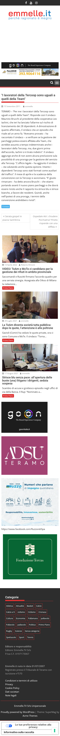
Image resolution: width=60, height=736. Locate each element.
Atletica (9, 605)
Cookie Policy (12, 687)
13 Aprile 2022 (10, 265)
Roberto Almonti (28, 265)
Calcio (39, 605)
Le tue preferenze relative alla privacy (33, 726)
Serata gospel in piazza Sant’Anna (12, 218)
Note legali (10, 695)
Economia (20, 618)
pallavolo (45, 618)
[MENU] (57, 83)
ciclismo (21, 612)
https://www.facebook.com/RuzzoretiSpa (23, 529)
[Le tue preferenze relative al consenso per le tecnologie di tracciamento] (55, 731)
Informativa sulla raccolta (19, 732)
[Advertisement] (30, 41)
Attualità (20, 605)
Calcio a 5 (10, 612)
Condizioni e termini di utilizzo (21, 680)
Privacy (9, 684)
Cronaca (5, 206)
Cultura (9, 618)
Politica (32, 624)
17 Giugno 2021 (11, 373)
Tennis (30, 637)
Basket (30, 605)
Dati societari (12, 691)
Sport (21, 637)
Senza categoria (32, 631)
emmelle (29, 106)
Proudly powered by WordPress (17, 712)
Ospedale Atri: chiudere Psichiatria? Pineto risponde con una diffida (45, 221)
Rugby (9, 631)
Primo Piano (8, 288)
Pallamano (33, 618)
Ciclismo (32, 612)
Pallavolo (10, 624)
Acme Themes (30, 715)
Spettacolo (11, 637)
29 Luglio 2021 (10, 321)
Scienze (18, 631)
